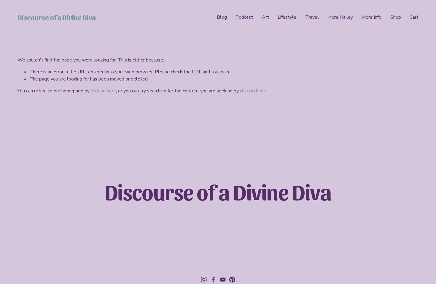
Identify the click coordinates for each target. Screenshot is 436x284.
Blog (222, 17)
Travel (312, 17)
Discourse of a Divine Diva (56, 17)
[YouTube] (223, 280)
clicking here (103, 91)
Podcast (244, 17)
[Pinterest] (232, 280)
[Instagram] (204, 280)
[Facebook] (213, 280)
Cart (414, 17)
